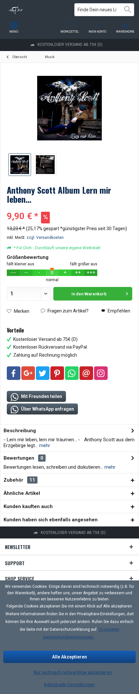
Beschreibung (20, 431)
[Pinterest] (57, 373)
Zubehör (19, 480)
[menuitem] (125, 27)
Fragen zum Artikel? (68, 310)
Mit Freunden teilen (41, 396)
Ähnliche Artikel (22, 493)
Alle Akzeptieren (69, 656)
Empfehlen (118, 310)
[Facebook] (13, 373)
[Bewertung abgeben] (69, 207)
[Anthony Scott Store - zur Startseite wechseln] (35, 9)
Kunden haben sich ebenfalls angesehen (51, 520)
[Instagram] (101, 373)
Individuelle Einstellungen (69, 684)
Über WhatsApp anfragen (47, 409)
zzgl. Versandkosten (45, 237)
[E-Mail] (86, 373)
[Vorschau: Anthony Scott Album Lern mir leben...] (19, 164)
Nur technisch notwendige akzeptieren (73, 672)
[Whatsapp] (72, 373)
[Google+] (28, 373)
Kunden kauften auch (28, 506)
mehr (44, 445)
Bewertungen (19, 458)
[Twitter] (42, 373)
